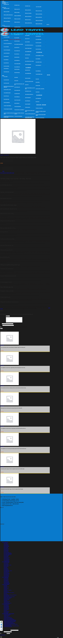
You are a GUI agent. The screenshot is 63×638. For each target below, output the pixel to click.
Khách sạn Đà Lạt (17, 22)
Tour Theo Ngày (38, 6)
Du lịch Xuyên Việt (17, 90)
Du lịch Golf (16, 80)
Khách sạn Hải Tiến (39, 17)
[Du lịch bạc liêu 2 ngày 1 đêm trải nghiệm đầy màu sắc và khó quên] (9, 465)
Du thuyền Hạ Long (28, 91)
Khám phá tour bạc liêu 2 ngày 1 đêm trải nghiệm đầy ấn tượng (12, 489)
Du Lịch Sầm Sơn (17, 66)
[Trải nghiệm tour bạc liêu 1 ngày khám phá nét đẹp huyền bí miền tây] (9, 364)
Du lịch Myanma (27, 100)
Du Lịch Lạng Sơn (38, 42)
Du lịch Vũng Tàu (6, 71)
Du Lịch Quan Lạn (17, 50)
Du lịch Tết (26, 84)
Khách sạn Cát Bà (6, 8)
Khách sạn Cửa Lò (28, 19)
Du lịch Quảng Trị (38, 65)
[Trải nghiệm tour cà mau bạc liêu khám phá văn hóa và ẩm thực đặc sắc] (9, 445)
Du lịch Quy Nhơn (6, 66)
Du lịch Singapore (28, 97)
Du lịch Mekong (6, 580)
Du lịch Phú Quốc (17, 72)
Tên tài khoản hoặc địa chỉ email (5, 630)
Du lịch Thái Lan (6, 604)
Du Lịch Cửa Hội (27, 54)
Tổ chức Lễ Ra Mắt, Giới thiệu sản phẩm (9, 113)
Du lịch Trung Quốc (6, 608)
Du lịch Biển (5, 76)
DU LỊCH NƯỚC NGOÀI (39, 95)
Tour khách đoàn (17, 93)
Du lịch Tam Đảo (38, 49)
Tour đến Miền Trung (39, 74)
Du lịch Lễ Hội (38, 85)
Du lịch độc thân (6, 79)
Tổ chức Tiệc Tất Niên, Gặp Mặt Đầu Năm (41, 112)
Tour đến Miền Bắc (28, 73)
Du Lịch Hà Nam (6, 46)
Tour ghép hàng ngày (7, 92)
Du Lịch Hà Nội (27, 41)
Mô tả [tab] (3, 171)
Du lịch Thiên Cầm (6, 53)
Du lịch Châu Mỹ (6, 612)
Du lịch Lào (37, 101)
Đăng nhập (8, 633)
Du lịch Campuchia (7, 102)
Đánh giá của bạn (3, 322)
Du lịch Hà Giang (6, 550)
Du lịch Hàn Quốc (6, 99)
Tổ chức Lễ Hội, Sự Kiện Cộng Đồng (29, 111)
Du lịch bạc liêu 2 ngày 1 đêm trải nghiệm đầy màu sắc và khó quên (12, 468)
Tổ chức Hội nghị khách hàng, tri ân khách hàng (9, 116)
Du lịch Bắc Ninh (38, 36)
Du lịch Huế (5, 567)
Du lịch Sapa (5, 543)
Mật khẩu (2, 631)
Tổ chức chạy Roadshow (18, 116)
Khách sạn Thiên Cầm (39, 20)
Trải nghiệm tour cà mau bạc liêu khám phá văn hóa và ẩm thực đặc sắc (13, 448)
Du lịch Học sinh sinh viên (29, 81)
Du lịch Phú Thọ (16, 47)
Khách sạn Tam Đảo (28, 13)
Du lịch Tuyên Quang (28, 48)
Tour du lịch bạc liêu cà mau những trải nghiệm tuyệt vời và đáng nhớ (13, 347)
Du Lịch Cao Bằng (6, 546)
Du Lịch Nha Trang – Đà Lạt (29, 61)
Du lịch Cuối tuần (27, 78)
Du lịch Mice (38, 82)
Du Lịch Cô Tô (27, 38)
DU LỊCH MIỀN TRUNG (39, 52)
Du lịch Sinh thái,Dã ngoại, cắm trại (19, 84)
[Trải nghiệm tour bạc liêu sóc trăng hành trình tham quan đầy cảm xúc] (9, 425)
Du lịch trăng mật (6, 595)
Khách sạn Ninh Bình (17, 15)
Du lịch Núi (16, 77)
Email (1, 325)
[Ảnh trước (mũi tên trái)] (0, 637)
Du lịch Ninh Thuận (6, 571)
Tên (1, 323)
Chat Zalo (1, 625)
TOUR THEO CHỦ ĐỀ (5, 584)
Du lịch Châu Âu (16, 103)
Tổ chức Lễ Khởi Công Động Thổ (30, 113)
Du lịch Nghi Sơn (17, 60)
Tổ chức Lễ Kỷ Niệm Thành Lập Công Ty (19, 113)
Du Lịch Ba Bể (6, 544)
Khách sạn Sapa (16, 12)
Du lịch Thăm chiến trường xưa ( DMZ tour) (9, 87)
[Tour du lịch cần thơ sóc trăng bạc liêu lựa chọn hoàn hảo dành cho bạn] (9, 384)
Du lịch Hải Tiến (16, 57)
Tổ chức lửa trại (27, 107)
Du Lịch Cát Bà (16, 37)
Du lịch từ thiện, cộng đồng (40, 88)
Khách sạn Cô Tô (17, 9)
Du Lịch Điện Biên (38, 39)
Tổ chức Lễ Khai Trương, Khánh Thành (41, 115)
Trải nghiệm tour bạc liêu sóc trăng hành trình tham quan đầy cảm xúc (13, 428)
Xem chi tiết (2, 345)
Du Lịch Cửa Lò (6, 563)
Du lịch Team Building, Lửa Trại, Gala (30, 88)
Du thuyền (4, 3)
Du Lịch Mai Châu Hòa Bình (18, 44)
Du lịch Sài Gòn (6, 68)
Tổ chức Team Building (7, 105)
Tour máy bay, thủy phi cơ (29, 94)
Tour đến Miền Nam (28, 51)
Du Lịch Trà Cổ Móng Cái (8, 43)
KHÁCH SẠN (4, 7)
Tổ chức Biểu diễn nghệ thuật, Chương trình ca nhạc (29, 117)
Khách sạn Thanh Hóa (7, 18)
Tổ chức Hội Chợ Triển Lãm (40, 117)
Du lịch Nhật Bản (38, 98)
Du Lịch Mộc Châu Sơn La (7, 554)
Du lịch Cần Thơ (27, 70)
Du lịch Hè (5, 587)
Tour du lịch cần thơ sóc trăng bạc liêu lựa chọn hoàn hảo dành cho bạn (13, 387)
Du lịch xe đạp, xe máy (7, 89)
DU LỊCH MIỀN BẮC (5, 32)
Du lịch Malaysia (17, 96)
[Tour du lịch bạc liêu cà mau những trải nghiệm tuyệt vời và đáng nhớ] (9, 344)
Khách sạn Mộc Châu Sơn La (8, 14)
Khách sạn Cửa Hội (17, 18)
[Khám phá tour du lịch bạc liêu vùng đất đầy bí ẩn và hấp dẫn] (9, 405)
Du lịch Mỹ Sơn (6, 59)
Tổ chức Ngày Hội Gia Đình (8, 617)
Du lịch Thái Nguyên (7, 559)
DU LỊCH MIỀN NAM (28, 67)
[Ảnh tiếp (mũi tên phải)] (1, 637)
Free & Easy (5, 600)
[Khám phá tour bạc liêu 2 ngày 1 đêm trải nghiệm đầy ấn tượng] (9, 486)
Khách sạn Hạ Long (39, 10)
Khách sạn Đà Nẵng (7, 21)
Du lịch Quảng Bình (17, 63)
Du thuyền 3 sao (6, 4)
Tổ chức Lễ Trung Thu (39, 108)
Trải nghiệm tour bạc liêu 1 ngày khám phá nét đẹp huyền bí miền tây (13, 367)
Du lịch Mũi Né (38, 58)
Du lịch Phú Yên (6, 62)
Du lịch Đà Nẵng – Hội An (40, 55)
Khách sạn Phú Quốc (39, 23)
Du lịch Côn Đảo (16, 69)
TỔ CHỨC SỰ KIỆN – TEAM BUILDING (41, 104)
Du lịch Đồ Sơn (6, 40)
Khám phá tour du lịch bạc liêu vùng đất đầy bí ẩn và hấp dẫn (11, 408)
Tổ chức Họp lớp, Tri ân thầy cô (19, 109)
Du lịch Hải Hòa (6, 56)
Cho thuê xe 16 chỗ (7, 26)
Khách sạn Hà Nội (6, 11)
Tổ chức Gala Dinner (17, 106)
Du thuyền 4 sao (16, 5)
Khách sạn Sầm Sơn (28, 16)
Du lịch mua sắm (6, 591)
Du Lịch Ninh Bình (38, 45)
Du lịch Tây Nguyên (28, 64)
